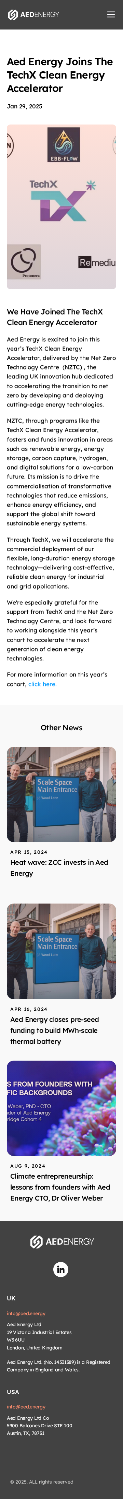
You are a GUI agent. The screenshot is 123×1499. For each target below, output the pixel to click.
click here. (42, 683)
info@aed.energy (26, 1313)
